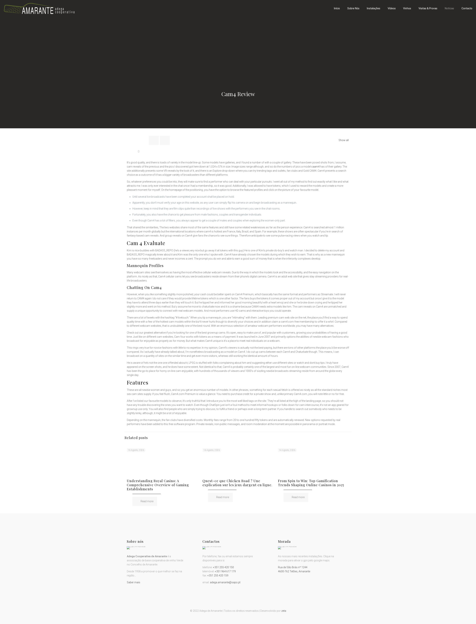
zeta (283, 610)
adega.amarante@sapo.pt (225, 582)
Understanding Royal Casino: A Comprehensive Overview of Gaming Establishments (158, 485)
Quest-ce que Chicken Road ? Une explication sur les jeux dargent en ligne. (237, 483)
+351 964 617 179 (225, 571)
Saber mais (133, 582)
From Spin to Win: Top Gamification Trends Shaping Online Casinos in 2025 (311, 483)
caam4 (315, 166)
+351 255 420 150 (223, 567)
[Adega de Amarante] (39, 8)
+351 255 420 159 (217, 575)
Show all (344, 140)
